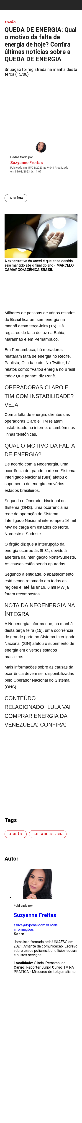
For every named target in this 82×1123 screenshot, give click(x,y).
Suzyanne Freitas (26, 162)
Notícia (16, 198)
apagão (15, 834)
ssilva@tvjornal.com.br (31, 925)
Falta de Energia (48, 834)
